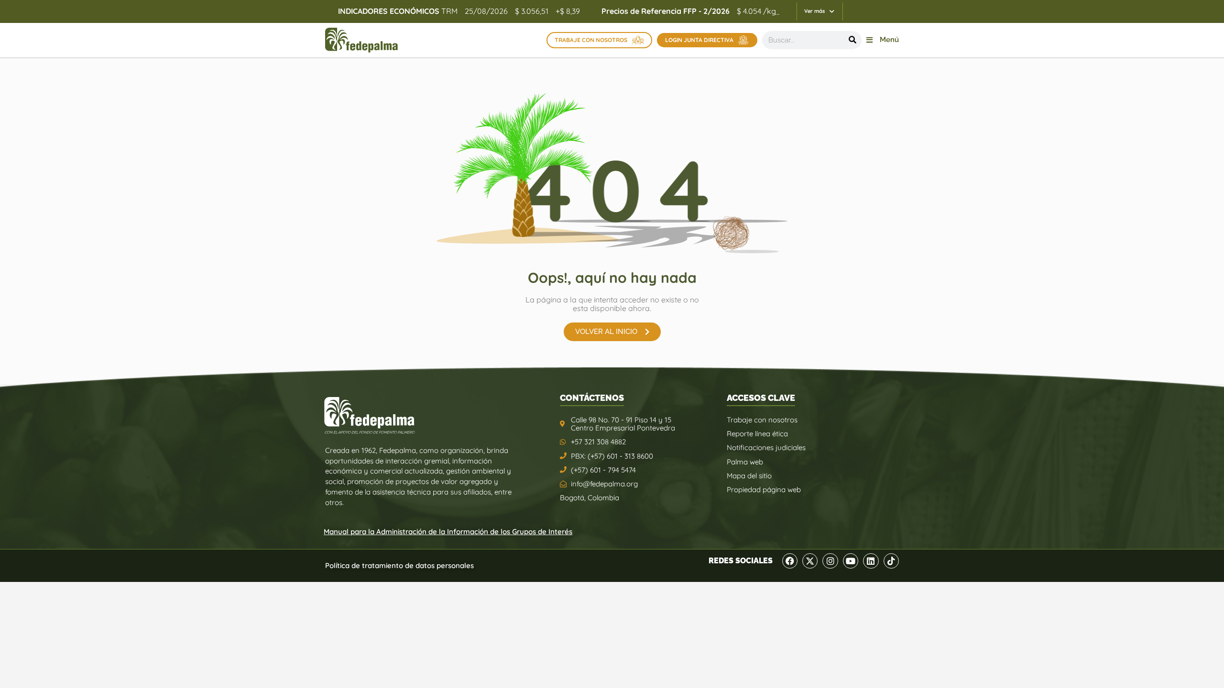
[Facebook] (790, 561)
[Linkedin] (870, 561)
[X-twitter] (810, 561)
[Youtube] (850, 561)
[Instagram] (830, 561)
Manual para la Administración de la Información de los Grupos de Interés (448, 531)
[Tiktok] (891, 561)
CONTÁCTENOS (592, 398)
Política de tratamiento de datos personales (399, 565)
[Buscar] (852, 40)
